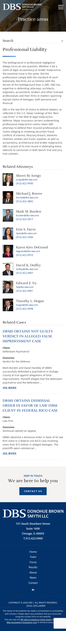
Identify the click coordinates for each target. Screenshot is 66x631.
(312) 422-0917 (24, 219)
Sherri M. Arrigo (28, 176)
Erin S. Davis (26, 229)
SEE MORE (10, 387)
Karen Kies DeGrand (32, 247)
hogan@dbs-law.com (27, 304)
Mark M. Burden (28, 211)
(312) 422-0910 (24, 255)
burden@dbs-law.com (27, 215)
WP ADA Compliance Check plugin (36, 619)
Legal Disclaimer (35, 605)
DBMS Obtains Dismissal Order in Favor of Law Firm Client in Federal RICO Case (30, 405)
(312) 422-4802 (24, 201)
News (33, 577)
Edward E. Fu (26, 283)
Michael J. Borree (29, 194)
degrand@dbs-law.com (28, 251)
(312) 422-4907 (24, 273)
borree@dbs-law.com (27, 197)
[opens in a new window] (33, 589)
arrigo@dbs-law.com (26, 179)
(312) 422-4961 (24, 290)
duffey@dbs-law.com (27, 269)
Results (33, 567)
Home (33, 551)
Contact (33, 582)
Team (33, 557)
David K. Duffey (28, 265)
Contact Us (33, 491)
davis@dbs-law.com (26, 233)
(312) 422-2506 (24, 237)
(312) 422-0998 (24, 308)
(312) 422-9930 (24, 183)
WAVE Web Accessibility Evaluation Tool (34, 621)
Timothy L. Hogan (30, 301)
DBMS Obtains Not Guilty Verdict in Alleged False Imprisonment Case (28, 336)
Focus (33, 562)
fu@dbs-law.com (24, 287)
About (33, 572)
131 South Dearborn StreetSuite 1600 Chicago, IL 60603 (33, 528)
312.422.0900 (34, 538)
